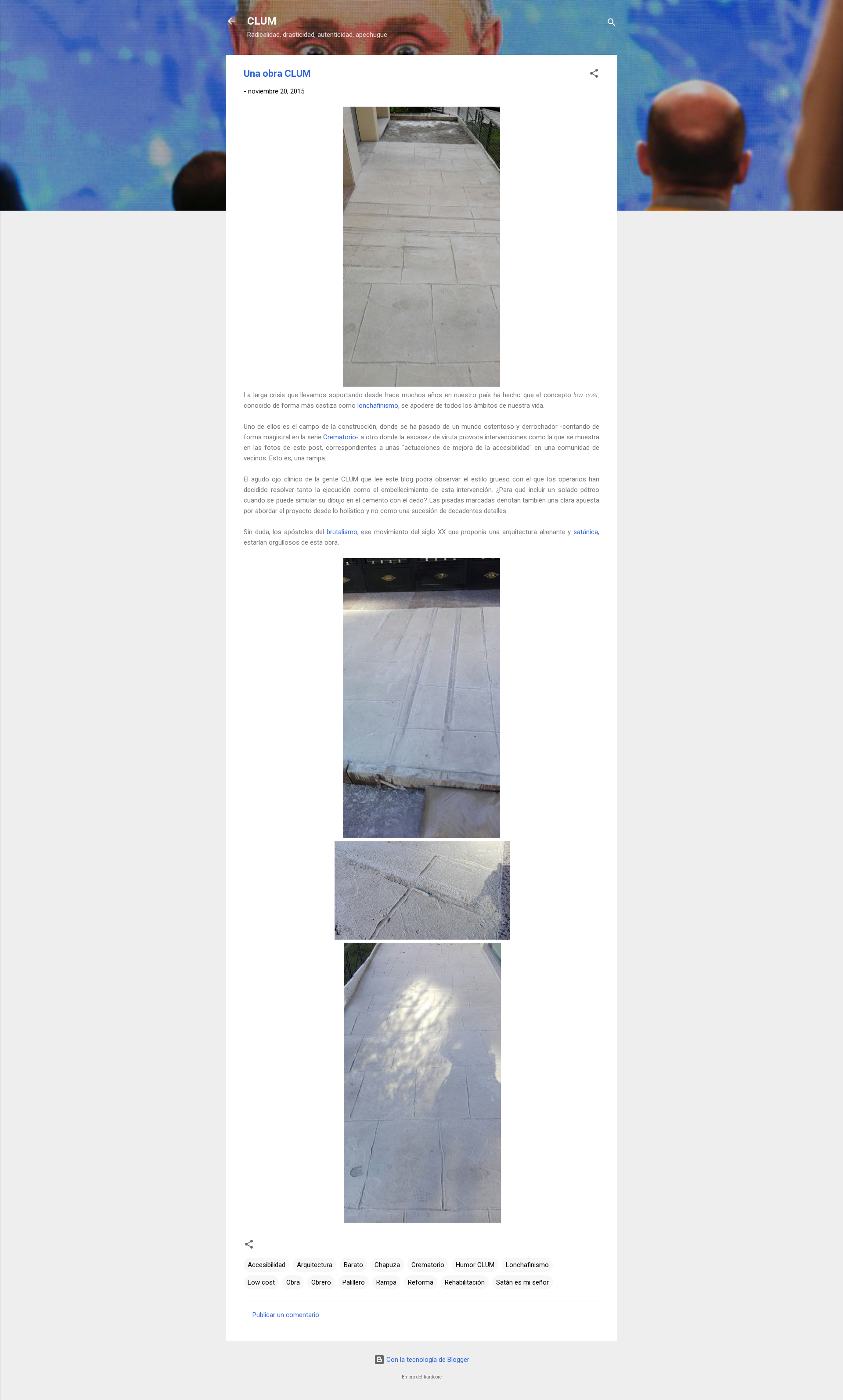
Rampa (386, 1282)
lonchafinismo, (378, 405)
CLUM (262, 21)
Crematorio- (341, 437)
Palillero (353, 1282)
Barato (353, 1265)
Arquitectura (314, 1265)
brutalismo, (343, 532)
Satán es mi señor (522, 1282)
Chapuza (387, 1265)
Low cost (261, 1282)
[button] (594, 75)
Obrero (321, 1282)
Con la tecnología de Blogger (427, 1360)
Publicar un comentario (285, 1315)
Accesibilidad (266, 1265)
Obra (293, 1282)
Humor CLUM (475, 1265)
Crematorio (427, 1265)
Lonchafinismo (527, 1265)
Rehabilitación (465, 1282)
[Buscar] (611, 24)
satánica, (586, 532)
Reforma (420, 1282)
